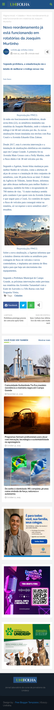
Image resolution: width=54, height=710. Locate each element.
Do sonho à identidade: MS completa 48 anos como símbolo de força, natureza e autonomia (27, 491)
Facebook (12, 305)
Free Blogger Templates (27, 702)
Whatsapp (30, 305)
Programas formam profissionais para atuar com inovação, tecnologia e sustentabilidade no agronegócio (27, 439)
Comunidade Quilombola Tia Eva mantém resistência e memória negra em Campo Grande (25, 388)
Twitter (23, 305)
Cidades (20, 15)
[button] (51, 4)
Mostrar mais (44, 340)
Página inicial (9, 15)
